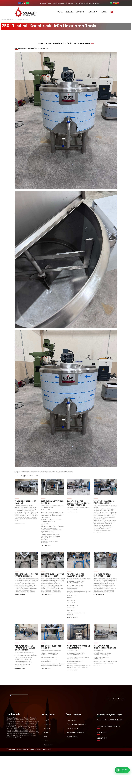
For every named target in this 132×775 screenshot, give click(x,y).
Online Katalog (48, 745)
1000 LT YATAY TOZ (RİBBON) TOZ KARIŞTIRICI (105, 647)
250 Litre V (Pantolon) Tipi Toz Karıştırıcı (104, 502)
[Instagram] (22, 3)
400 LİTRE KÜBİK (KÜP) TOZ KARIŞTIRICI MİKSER (26, 575)
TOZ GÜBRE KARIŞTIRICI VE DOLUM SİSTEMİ (78, 647)
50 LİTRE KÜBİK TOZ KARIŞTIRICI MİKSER (102, 575)
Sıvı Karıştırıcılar (71, 728)
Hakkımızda (69, 12)
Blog (45, 736)
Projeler (46, 732)
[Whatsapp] (27, 3)
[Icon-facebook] (109, 699)
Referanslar (93, 12)
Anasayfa (60, 12)
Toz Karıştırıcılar (72, 720)
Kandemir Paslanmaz (7, 19)
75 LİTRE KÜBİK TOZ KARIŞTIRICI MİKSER (75, 575)
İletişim (104, 12)
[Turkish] (118, 3)
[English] (114, 3)
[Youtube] (25, 3)
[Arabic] (111, 3)
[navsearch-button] (112, 12)
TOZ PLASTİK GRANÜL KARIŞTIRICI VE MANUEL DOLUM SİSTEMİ (25, 648)
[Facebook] (19, 3)
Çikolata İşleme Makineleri (75, 732)
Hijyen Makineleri (72, 736)
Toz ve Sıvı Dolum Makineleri (75, 724)
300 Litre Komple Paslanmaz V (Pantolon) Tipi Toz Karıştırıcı (79, 503)
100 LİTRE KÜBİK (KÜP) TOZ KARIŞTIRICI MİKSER (52, 575)
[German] (116, 3)
